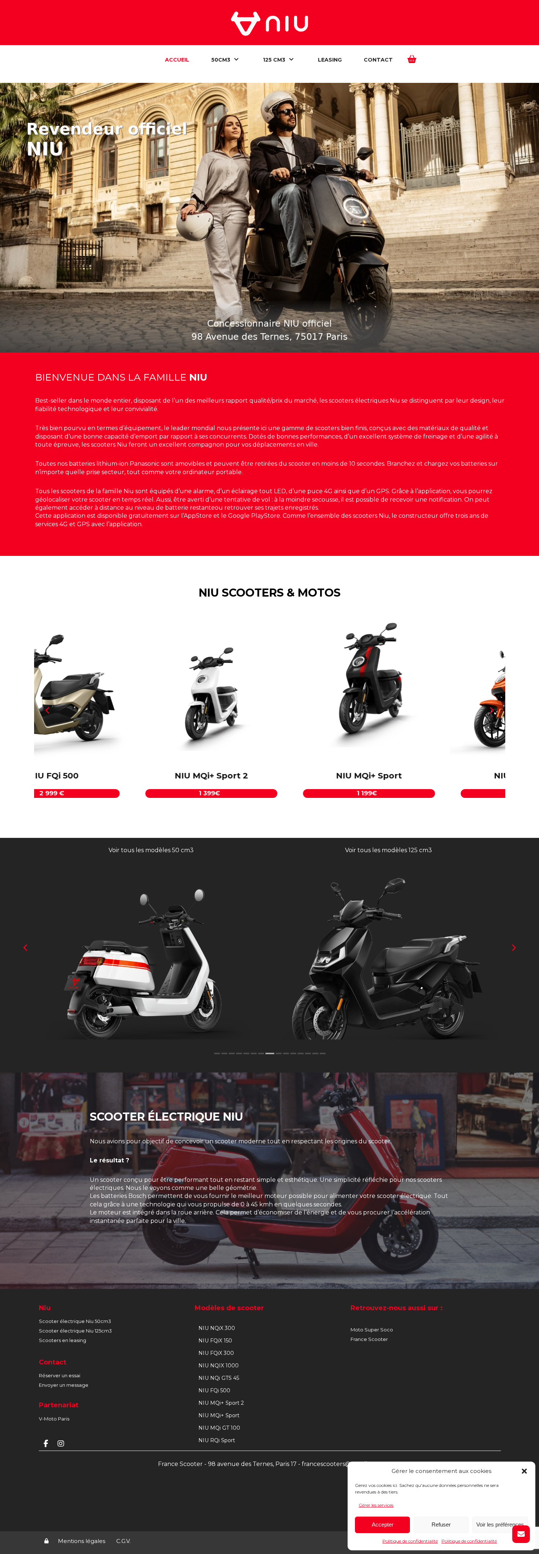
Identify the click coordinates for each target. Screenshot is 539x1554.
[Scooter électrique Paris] (269, 23)
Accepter (382, 1524)
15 (323, 1053)
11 (293, 1053)
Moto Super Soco (372, 1329)
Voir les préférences (500, 1524)
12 (301, 1053)
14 (315, 1053)
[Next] (491, 710)
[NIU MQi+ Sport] (110, 695)
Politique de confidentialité (410, 1541)
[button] (524, 1471)
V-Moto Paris (54, 1418)
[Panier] (412, 58)
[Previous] (48, 710)
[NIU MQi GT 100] (268, 695)
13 (308, 1053)
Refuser (441, 1524)
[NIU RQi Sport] (426, 695)
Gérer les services (376, 1505)
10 (284, 1053)
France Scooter (369, 1339)
